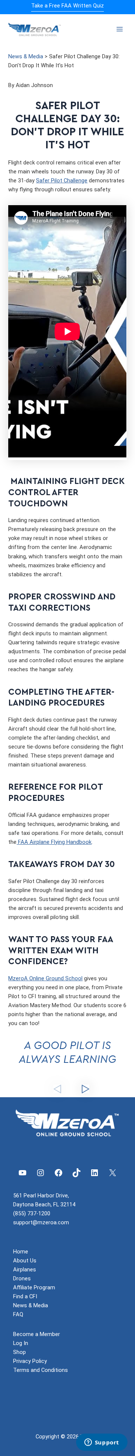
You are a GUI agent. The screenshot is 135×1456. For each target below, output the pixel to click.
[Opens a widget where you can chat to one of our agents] (102, 1443)
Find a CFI (25, 1296)
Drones (22, 1278)
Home (20, 1251)
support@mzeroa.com (41, 1222)
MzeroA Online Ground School (45, 978)
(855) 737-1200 (31, 1213)
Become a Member (36, 1334)
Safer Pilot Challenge (61, 180)
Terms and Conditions (40, 1370)
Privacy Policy (30, 1361)
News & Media (25, 56)
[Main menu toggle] (120, 29)
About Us (24, 1260)
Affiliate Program (34, 1287)
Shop (19, 1352)
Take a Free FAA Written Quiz (67, 5)
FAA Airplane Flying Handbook (54, 842)
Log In (20, 1343)
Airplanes (24, 1269)
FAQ (18, 1314)
